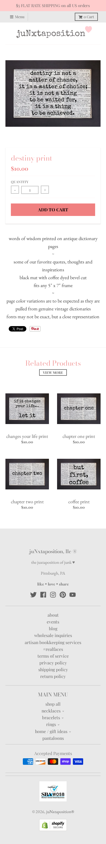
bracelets (51, 717)
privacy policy (53, 662)
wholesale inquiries (53, 635)
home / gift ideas (51, 731)
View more (53, 372)
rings (51, 724)
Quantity (20, 182)
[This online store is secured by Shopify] (53, 829)
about (53, 615)
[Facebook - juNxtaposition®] (43, 594)
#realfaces (53, 649)
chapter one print (79, 436)
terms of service (53, 656)
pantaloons (53, 738)
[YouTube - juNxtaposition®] (72, 594)
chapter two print (27, 501)
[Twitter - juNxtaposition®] (33, 594)
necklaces (51, 711)
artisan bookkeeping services (53, 642)
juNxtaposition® (60, 811)
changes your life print (27, 436)
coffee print (79, 501)
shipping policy (53, 669)
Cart (89, 16)
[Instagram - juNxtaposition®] (53, 594)
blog (53, 628)
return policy (53, 676)
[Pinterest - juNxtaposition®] (63, 594)
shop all (53, 704)
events (53, 622)
